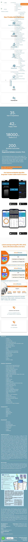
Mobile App (22, 70)
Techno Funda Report (20, 40)
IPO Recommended (20, 33)
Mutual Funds (19, 6)
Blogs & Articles (19, 35)
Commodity (22, 61)
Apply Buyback (19, 23)
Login (13, 48)
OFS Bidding (18, 25)
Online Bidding (15, 20)
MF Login (18, 55)
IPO (17, 10)
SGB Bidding (18, 24)
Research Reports (16, 31)
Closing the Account (20, 52)
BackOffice (18, 54)
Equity (21, 59)
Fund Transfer (19, 58)
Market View (18, 32)
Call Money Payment (20, 28)
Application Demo (19, 66)
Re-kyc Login (19, 51)
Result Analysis (19, 36)
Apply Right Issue (19, 27)
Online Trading (19, 50)
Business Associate (20, 18)
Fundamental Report (20, 38)
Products (14, 2)
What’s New (18, 16)
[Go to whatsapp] (3, 538)
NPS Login (18, 57)
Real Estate (18, 17)
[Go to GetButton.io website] (3, 540)
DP (20, 62)
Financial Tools (15, 71)
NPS (17, 8)
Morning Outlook (19, 39)
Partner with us (15, 47)
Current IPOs (22, 12)
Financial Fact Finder (20, 78)
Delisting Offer (19, 29)
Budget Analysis (19, 44)
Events (17, 46)
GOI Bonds (18, 9)
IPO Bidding (18, 21)
